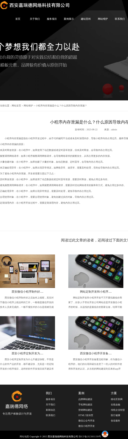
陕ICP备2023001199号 (90, 436)
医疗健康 (115, 415)
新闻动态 (50, 410)
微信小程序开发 (86, 426)
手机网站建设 (85, 404)
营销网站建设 (85, 410)
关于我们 (35, 19)
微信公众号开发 (86, 420)
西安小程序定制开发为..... (27, 353)
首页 (17, 19)
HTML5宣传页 (85, 415)
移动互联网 (116, 399)
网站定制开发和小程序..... (96, 291)
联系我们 (120, 19)
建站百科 (86, 19)
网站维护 (103, 19)
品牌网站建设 (85, 399)
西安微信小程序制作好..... (27, 291)
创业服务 (115, 420)
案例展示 (69, 19)
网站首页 (16, 105)
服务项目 (52, 19)
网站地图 (25, 436)
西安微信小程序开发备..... (96, 353)
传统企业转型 (118, 410)
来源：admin (110, 129)
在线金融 (115, 404)
